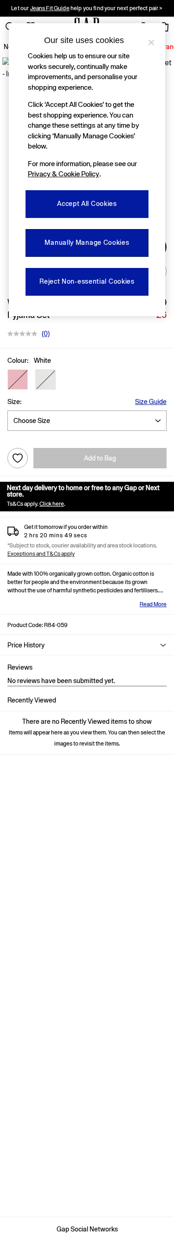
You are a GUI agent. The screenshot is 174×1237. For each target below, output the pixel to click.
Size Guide (151, 401)
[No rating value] (24, 333)
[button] (17, 379)
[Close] (151, 42)
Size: (14, 401)
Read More (153, 604)
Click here (51, 504)
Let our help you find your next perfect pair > (86, 8)
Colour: (17, 360)
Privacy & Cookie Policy (63, 174)
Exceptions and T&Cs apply (41, 554)
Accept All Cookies (87, 203)
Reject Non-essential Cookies (87, 281)
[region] (87, 169)
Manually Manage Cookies (87, 242)
